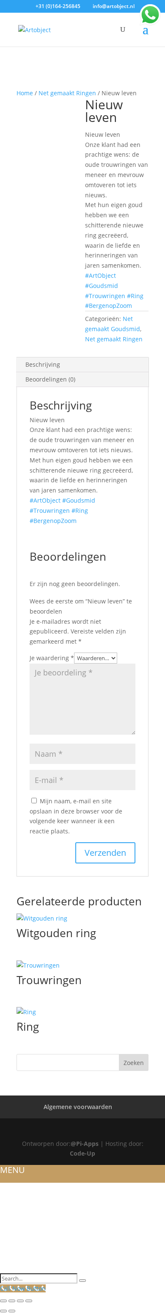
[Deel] (20, 1301)
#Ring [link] (135, 296)
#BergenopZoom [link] (108, 306)
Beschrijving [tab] (42, 364)
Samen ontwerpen (30, 1248)
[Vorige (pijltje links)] (3, 1311)
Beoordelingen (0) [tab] (50, 379)
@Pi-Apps (85, 1144)
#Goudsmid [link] (101, 286)
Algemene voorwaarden (78, 1107)
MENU (12, 1170)
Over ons (15, 1197)
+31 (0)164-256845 (58, 6)
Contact (14, 1268)
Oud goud (17, 1227)
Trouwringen (23, 1207)
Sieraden (14, 1218)
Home (24, 93)
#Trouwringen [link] (105, 296)
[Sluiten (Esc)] (28, 1301)
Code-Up (82, 1153)
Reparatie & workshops (39, 1238)
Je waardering (52, 658)
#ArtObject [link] (100, 275)
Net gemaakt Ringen (67, 93)
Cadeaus (14, 1258)
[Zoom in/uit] (3, 1301)
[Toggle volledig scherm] (11, 1301)
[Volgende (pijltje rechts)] (11, 1311)
